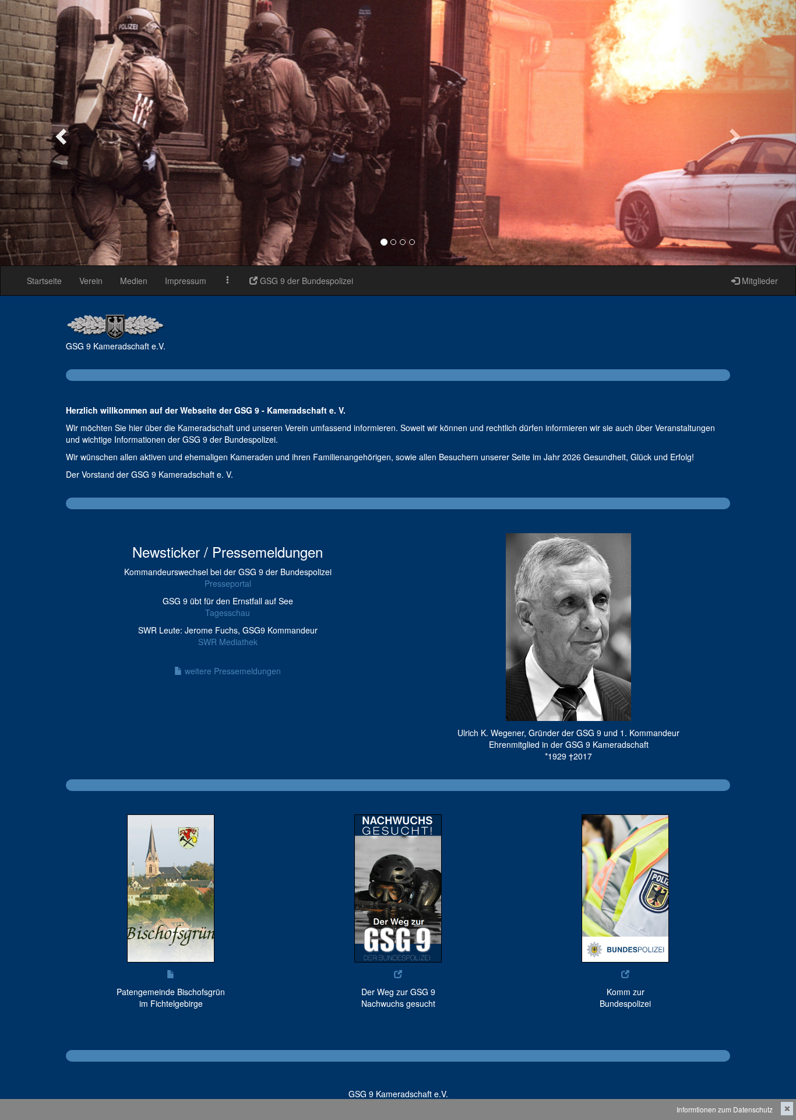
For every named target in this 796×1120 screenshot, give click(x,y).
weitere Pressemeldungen (231, 671)
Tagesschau (227, 612)
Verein (91, 280)
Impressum (185, 280)
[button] (59, 132)
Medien (133, 280)
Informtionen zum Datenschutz (725, 1109)
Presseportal (228, 583)
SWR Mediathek (228, 642)
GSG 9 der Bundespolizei (305, 280)
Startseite (44, 280)
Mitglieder (758, 280)
